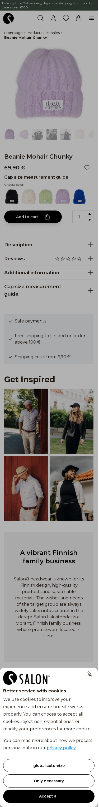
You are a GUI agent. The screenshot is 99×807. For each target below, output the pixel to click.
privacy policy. (61, 747)
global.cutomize (49, 765)
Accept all (49, 796)
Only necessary (49, 781)
